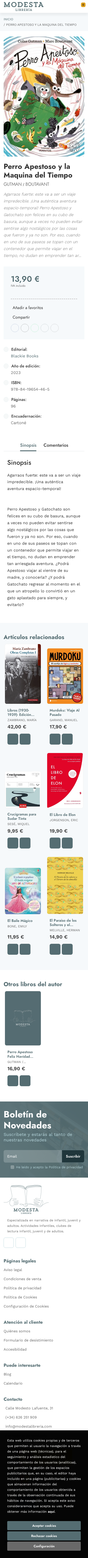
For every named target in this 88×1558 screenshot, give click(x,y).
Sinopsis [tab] (28, 445)
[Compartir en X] (25, 328)
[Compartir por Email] (45, 328)
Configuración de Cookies (26, 1306)
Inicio (8, 19)
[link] (25, 739)
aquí (51, 1511)
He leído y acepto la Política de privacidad (49, 1167)
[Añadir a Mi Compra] (12, 739)
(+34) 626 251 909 (21, 1417)
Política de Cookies (20, 1297)
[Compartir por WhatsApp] (35, 328)
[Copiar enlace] (55, 328)
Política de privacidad (22, 1288)
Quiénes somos (17, 1331)
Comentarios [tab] (56, 445)
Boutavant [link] (37, 184)
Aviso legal (13, 1270)
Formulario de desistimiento (28, 1340)
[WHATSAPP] (21, 1243)
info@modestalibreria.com (28, 1426)
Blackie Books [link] (24, 355)
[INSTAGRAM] (9, 1243)
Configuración (44, 1546)
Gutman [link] (13, 184)
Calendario (13, 1383)
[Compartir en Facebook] (15, 328)
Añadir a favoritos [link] (28, 308)
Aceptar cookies (44, 1525)
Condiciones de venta (22, 1279)
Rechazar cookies (44, 1536)
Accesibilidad (15, 1349)
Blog (7, 1374)
